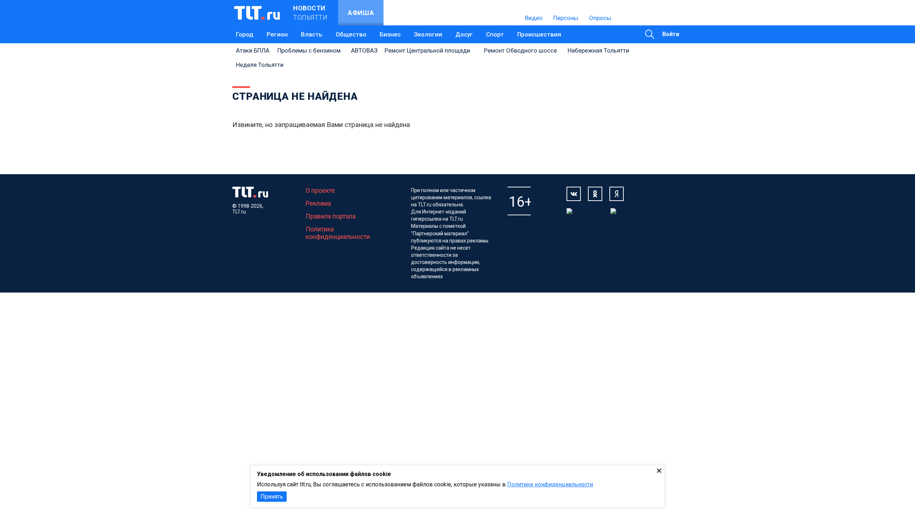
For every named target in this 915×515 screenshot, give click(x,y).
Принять (272, 496)
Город (244, 34)
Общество (351, 34)
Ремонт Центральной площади (427, 50)
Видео (534, 17)
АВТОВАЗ (364, 50)
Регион (277, 34)
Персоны (565, 17)
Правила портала (331, 216)
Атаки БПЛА (252, 50)
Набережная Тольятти (598, 50)
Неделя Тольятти (259, 64)
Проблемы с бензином (309, 50)
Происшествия (539, 34)
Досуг (464, 34)
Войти (670, 34)
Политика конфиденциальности (338, 232)
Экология (428, 34)
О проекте (320, 190)
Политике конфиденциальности (550, 484)
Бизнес (390, 34)
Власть (311, 34)
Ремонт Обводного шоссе (520, 50)
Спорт (495, 34)
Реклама (318, 203)
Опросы (600, 17)
